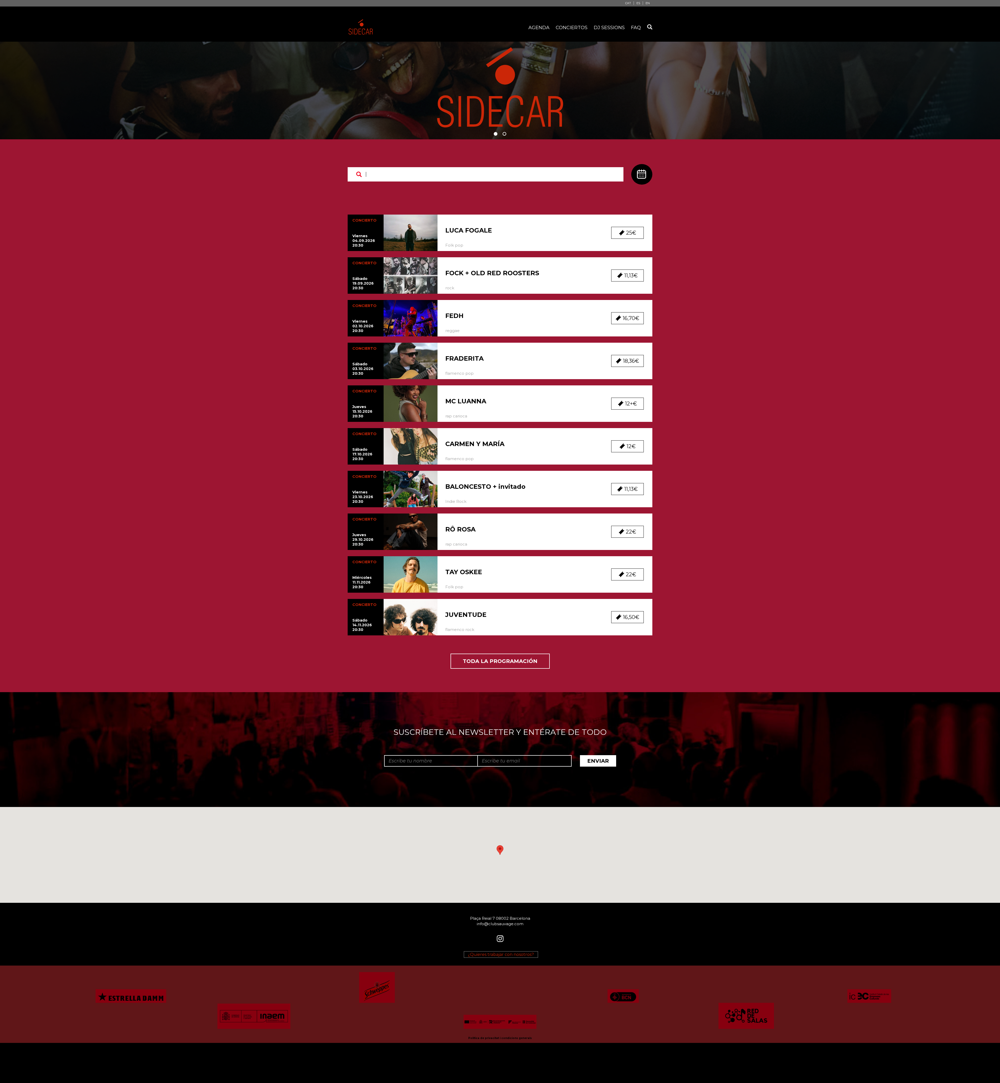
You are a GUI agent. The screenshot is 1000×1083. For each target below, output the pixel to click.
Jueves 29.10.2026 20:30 (362, 540)
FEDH (454, 316)
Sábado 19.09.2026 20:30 (363, 283)
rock (449, 287)
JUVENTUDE (465, 614)
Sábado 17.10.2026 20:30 (362, 454)
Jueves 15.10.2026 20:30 (362, 411)
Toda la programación (500, 661)
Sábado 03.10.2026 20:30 (362, 369)
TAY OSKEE (463, 572)
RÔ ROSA (460, 529)
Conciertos (572, 27)
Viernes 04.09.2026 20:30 (363, 241)
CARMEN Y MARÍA (474, 444)
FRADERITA (464, 358)
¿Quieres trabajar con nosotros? (501, 954)
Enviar (598, 761)
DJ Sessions (609, 27)
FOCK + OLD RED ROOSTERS (492, 273)
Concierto (364, 220)
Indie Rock (455, 501)
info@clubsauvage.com (500, 923)
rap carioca (456, 416)
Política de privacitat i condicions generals (500, 1038)
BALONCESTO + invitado (485, 486)
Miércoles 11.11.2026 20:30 (362, 582)
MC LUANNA (465, 401)
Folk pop (454, 245)
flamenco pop (459, 373)
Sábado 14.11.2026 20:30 (362, 625)
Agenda (538, 27)
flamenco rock (459, 629)
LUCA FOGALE (468, 230)
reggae (452, 330)
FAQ (636, 27)
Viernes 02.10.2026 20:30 (362, 326)
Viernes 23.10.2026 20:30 (362, 497)
